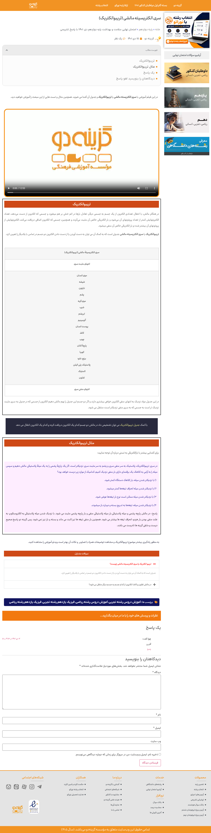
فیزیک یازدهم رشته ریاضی (25, 602)
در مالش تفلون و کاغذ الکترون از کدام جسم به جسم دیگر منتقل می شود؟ (120, 584)
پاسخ (149, 649)
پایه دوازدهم (146, 29)
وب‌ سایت (156, 741)
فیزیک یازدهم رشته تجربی (58, 602)
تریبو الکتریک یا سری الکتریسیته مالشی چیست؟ (130, 564)
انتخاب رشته (101, 5)
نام (158, 715)
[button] (7, 50)
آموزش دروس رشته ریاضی (91, 602)
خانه (157, 29)
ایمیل (157, 728)
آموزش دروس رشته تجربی (125, 602)
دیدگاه (156, 672)
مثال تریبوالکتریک (144, 67)
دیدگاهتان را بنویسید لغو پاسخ (135, 79)
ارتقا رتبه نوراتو (121, 5)
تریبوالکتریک (147, 61)
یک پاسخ (149, 73)
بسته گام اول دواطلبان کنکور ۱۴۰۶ (151, 5)
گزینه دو (178, 5)
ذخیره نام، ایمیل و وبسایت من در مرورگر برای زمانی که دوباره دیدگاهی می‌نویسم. (116, 754)
